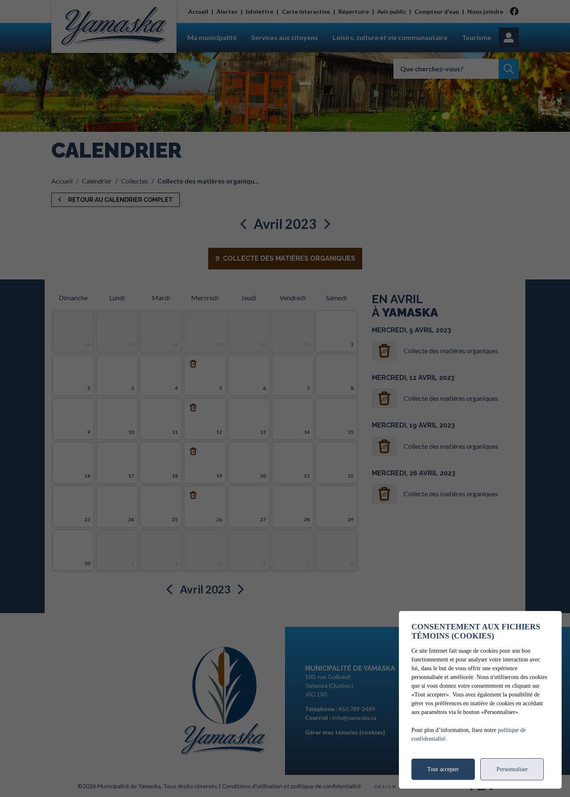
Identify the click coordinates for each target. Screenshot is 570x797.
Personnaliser (512, 769)
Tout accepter (443, 769)
